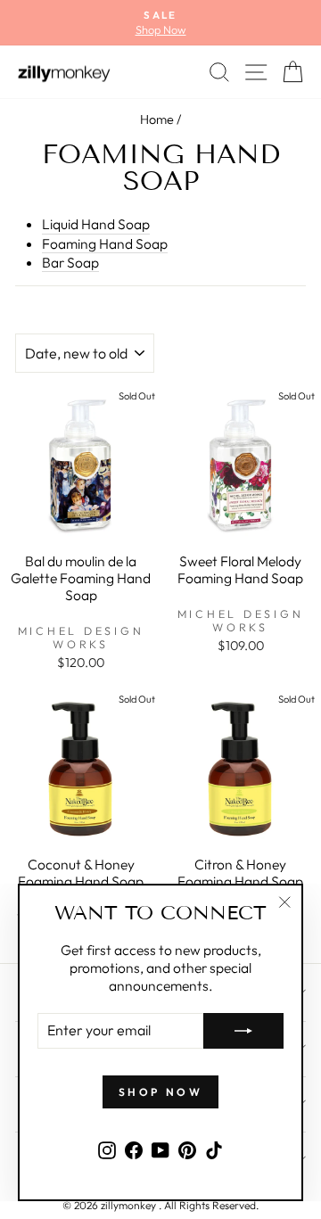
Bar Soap (70, 262)
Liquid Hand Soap (96, 224)
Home (157, 119)
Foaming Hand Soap (105, 243)
